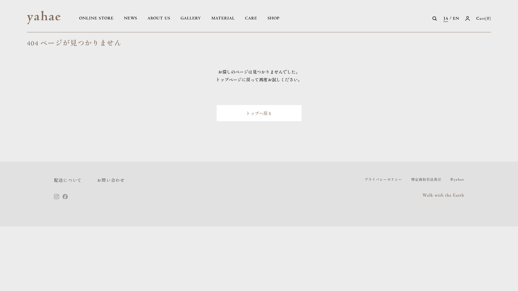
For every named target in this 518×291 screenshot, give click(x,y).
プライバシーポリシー (383, 179)
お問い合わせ (111, 180)
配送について (68, 180)
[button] (434, 18)
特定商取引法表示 (426, 179)
